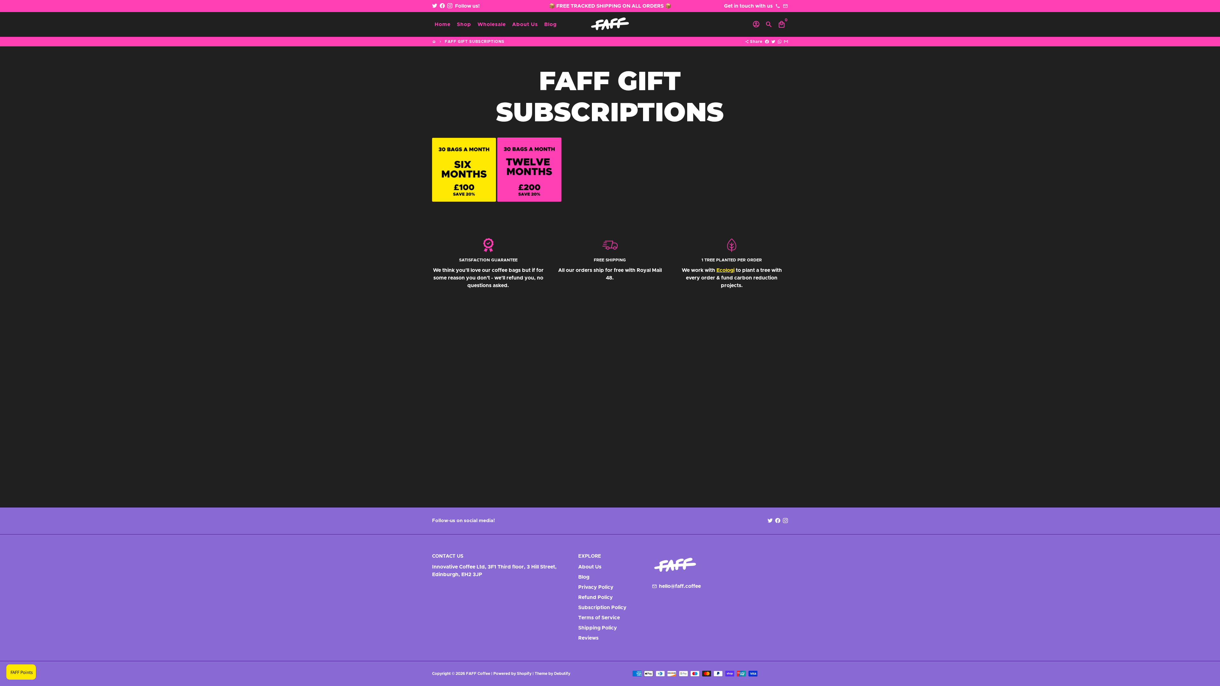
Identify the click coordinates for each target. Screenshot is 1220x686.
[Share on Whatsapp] (780, 42)
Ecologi (725, 270)
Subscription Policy (602, 607)
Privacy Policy (595, 587)
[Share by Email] (786, 42)
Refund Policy (595, 597)
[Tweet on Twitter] (773, 42)
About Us (525, 24)
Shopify (524, 674)
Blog (550, 24)
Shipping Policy (597, 627)
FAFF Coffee (478, 674)
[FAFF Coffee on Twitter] (434, 6)
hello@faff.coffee (676, 586)
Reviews (588, 638)
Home (443, 24)
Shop (464, 24)
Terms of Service (599, 617)
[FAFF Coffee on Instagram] (449, 6)
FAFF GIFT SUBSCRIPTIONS (475, 42)
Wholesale (492, 24)
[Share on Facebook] (767, 42)
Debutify (562, 674)
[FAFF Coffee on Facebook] (442, 6)
